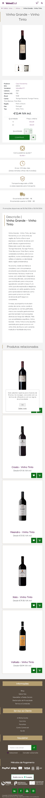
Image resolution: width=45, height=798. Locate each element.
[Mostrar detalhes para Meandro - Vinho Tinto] (22, 506)
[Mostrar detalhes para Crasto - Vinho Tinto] (22, 441)
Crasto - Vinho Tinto (22, 467)
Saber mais (22, 408)
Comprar (19, 137)
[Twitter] (14, 790)
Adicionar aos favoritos (33, 137)
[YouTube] (26, 790)
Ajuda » (22, 155)
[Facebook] (20, 790)
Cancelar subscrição (30, 753)
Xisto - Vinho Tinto (22, 597)
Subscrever (14, 753)
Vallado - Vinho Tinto (22, 662)
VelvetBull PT (20, 88)
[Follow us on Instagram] (33, 790)
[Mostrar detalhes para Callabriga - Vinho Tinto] (22, 376)
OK (22, 405)
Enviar (34, 747)
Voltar (5, 8)
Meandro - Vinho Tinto (22, 532)
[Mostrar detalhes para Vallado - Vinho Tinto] (22, 636)
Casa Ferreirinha (21, 84)
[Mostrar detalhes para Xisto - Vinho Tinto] (22, 571)
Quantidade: (17, 131)
